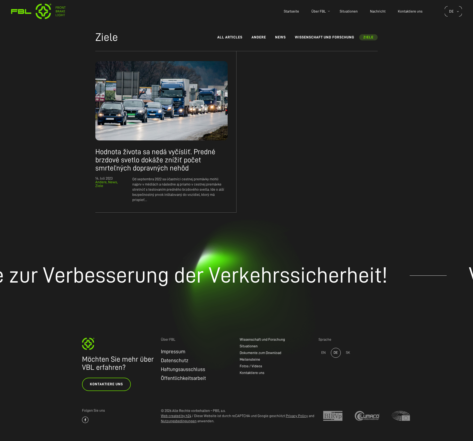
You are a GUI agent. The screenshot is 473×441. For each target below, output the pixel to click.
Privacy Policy (297, 416)
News (280, 37)
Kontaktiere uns (410, 11)
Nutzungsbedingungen (179, 421)
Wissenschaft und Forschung (324, 37)
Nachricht (378, 11)
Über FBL (318, 11)
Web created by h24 (176, 416)
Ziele (368, 37)
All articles (229, 37)
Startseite (291, 11)
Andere (259, 37)
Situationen (349, 11)
